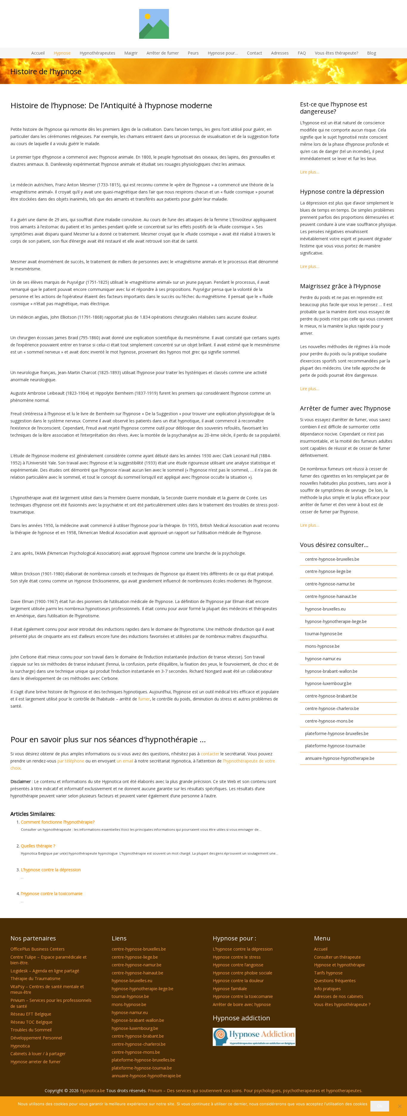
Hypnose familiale (230, 988)
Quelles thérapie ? (38, 846)
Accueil (320, 949)
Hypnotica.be (93, 1090)
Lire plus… (309, 172)
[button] (240, 53)
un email (125, 761)
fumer (144, 699)
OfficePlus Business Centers (37, 949)
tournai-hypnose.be (323, 633)
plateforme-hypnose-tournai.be (335, 745)
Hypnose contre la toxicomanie (243, 996)
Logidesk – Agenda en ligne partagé (44, 971)
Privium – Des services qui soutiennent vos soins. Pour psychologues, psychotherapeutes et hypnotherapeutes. (255, 1090)
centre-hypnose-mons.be (329, 721)
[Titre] (203, 24)
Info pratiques (327, 988)
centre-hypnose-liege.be (328, 571)
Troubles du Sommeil (31, 1030)
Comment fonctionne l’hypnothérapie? (57, 822)
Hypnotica (20, 1046)
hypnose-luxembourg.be (328, 683)
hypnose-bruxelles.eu (325, 609)
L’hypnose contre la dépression (51, 869)
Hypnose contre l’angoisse (238, 965)
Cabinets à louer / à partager (38, 1053)
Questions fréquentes (335, 980)
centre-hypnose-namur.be (330, 584)
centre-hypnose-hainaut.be (331, 596)
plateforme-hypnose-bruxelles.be (337, 733)
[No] (400, 1106)
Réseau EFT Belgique (30, 1014)
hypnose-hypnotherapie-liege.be (336, 621)
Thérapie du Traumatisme (35, 978)
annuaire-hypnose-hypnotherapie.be (340, 758)
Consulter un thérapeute (337, 957)
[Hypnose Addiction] (254, 1037)
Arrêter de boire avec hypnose (242, 1004)
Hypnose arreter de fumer (35, 1061)
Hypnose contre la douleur (238, 980)
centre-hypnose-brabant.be (331, 696)
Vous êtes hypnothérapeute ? (342, 1004)
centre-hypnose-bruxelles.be (332, 559)
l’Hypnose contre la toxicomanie (52, 893)
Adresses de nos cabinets (338, 996)
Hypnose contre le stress (237, 957)
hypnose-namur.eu (323, 658)
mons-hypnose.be (322, 646)
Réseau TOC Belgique (31, 1022)
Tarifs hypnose (328, 973)
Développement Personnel (36, 1038)
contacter (210, 754)
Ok (379, 1105)
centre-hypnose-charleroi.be (332, 708)
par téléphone (71, 761)
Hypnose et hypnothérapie (339, 965)
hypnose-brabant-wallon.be (331, 671)
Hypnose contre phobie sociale (242, 973)
